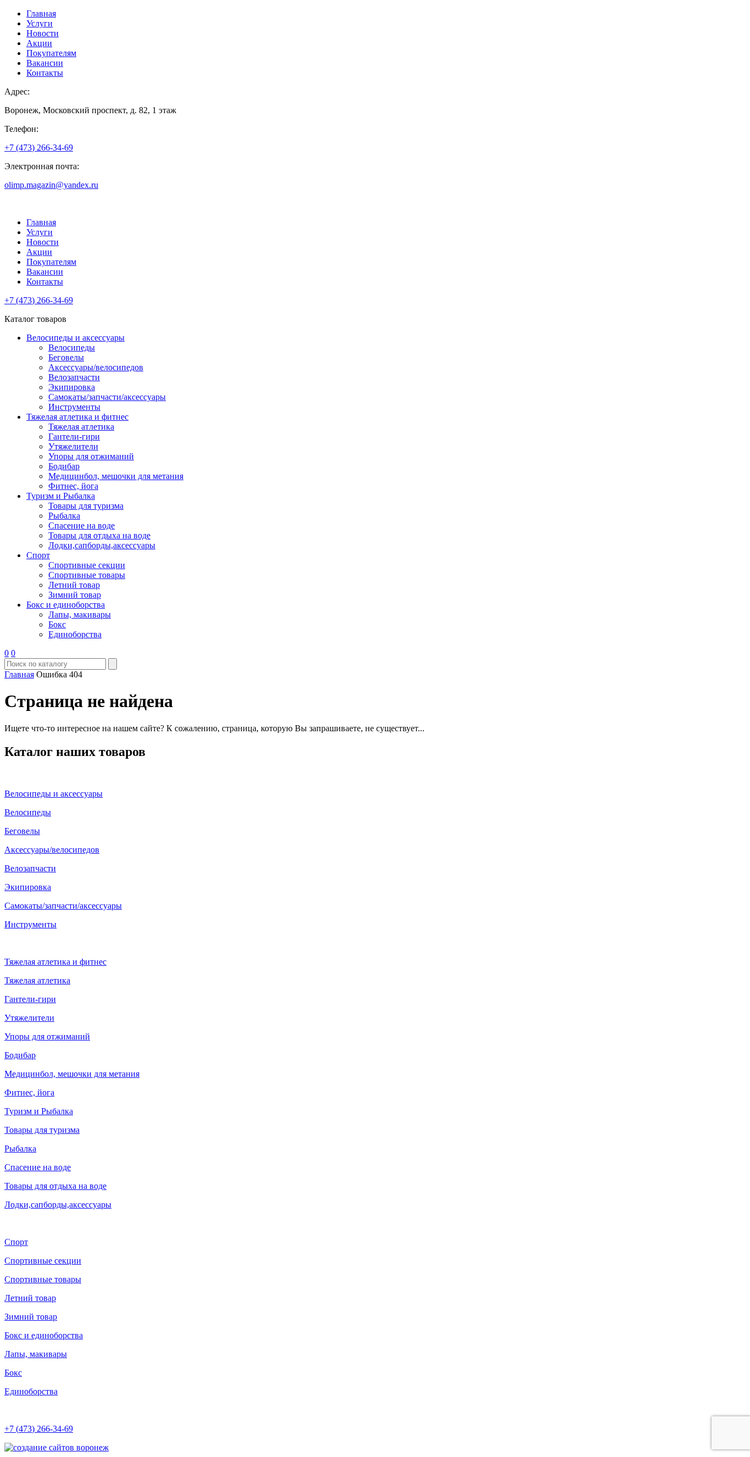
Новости (42, 33)
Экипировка (71, 387)
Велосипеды (71, 347)
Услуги (39, 23)
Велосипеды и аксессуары (75, 337)
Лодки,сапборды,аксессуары (101, 545)
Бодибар (64, 466)
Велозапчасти (74, 377)
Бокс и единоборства (65, 604)
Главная (41, 13)
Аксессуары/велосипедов (95, 367)
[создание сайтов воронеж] (56, 1447)
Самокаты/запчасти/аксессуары (107, 397)
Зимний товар (74, 594)
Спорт (38, 555)
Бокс (57, 624)
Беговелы (66, 357)
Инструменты (74, 406)
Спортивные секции (86, 565)
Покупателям (51, 53)
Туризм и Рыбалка (60, 496)
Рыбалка (64, 515)
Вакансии (44, 63)
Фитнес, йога (73, 486)
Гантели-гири (74, 436)
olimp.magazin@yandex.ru (51, 185)
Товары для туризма (86, 505)
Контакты (44, 72)
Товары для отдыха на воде (99, 535)
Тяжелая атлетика (81, 426)
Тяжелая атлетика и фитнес (77, 416)
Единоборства (75, 634)
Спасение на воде (81, 525)
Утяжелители (73, 446)
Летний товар (74, 585)
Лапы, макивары (79, 614)
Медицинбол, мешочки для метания (115, 476)
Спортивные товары (86, 575)
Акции (39, 43)
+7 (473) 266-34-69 (38, 147)
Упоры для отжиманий (91, 456)
